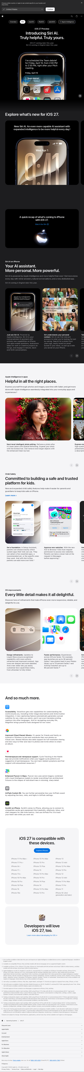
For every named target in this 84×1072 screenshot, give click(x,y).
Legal (34, 1069)
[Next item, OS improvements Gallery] (77, 676)
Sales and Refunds (26, 1069)
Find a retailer (17, 1060)
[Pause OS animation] (80, 96)
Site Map (40, 1069)
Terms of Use (15, 1069)
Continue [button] (50, 9)
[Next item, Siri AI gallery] (77, 356)
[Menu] (81, 16)
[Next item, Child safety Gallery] (77, 581)
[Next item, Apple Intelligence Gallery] (77, 465)
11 (35, 763)
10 (59, 668)
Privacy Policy (6, 1069)
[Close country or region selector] (82, 3)
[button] (22, 9)
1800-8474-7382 (55, 1060)
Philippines (5, 1064)
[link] (22, 22)
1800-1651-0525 (36, 1060)
